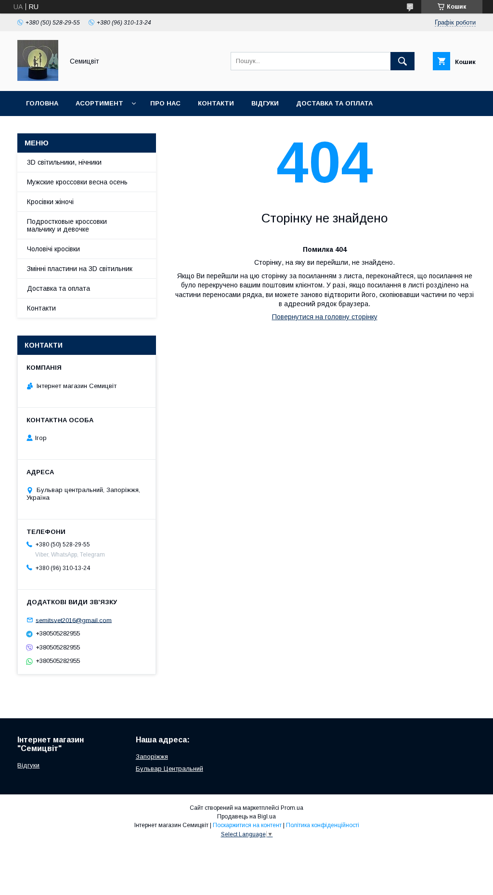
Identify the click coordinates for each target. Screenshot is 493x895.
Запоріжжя (152, 756)
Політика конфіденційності (322, 825)
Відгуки (265, 103)
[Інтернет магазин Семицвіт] (37, 78)
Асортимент (99, 103)
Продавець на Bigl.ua (246, 816)
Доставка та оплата (334, 103)
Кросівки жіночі (50, 202)
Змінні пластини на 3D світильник (79, 268)
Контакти (216, 103)
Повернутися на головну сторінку (324, 317)
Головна (42, 103)
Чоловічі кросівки (53, 249)
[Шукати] (402, 61)
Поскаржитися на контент (247, 825)
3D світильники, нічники (64, 162)
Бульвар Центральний (169, 768)
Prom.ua (292, 807)
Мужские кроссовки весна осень (77, 182)
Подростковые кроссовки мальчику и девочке (67, 225)
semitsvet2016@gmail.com (74, 619)
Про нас (165, 103)
